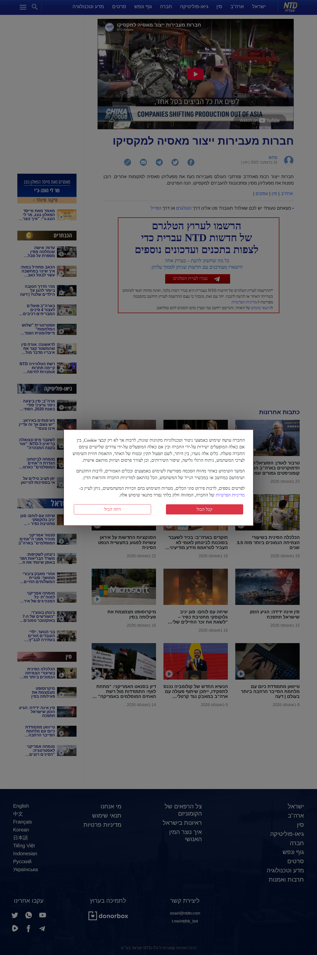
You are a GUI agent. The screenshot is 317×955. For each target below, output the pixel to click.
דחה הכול (112, 509)
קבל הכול (204, 509)
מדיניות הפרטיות (230, 494)
